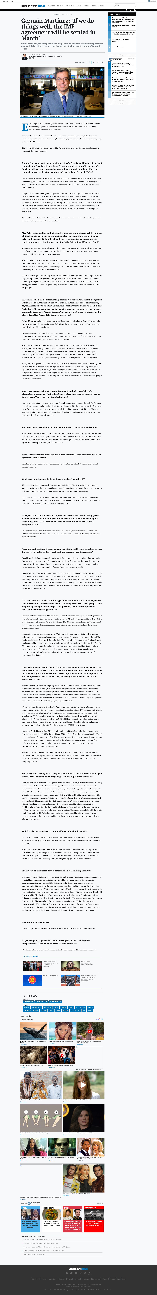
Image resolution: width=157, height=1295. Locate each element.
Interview (26, 1007)
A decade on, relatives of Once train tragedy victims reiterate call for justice (47, 1247)
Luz (118, 1279)
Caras (44, 1279)
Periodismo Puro (36, 1007)
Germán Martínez (29, 1002)
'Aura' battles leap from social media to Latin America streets (50, 964)
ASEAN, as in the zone (50, 976)
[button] (102, 69)
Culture (86, 6)
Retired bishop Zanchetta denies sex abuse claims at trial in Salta (44, 1251)
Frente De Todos (80, 1007)
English (56, 1007)
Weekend (106, 1279)
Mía (123, 1279)
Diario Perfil (36, 1279)
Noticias (61, 1279)
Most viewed (115, 14)
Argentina (51, 6)
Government (27, 1010)
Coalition (90, 1007)
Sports (93, 6)
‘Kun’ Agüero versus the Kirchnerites (35, 1254)
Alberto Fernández (41, 1002)
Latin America (70, 6)
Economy (60, 6)
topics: (25, 1005)
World (79, 6)
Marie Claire (52, 1279)
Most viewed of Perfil (122, 59)
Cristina (51, 1010)
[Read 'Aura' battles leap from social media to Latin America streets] (32, 962)
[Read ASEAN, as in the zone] (32, 976)
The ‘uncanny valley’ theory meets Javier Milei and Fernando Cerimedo (88, 978)
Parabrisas (86, 1279)
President (65, 1010)
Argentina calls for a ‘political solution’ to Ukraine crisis (41, 1243)
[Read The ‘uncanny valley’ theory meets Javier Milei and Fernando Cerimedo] (70, 976)
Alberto (58, 1010)
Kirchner (43, 1010)
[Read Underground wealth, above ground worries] (70, 962)
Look (113, 1279)
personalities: (28, 999)
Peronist (35, 1010)
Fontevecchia (48, 1007)
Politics (71, 1007)
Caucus (90, 1010)
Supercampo (96, 1279)
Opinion (101, 6)
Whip (83, 1010)
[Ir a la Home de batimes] (78, 1269)
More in (24, 1203)
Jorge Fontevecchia (55, 1002)
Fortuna (69, 1279)
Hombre (77, 1279)
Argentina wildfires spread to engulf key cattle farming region (43, 1239)
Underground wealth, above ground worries (87, 963)
